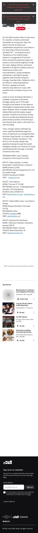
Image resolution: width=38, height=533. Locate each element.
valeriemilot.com (13, 216)
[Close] (33, 4)
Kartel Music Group (15, 194)
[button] (19, 295)
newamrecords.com (15, 233)
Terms (29, 494)
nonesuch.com (14, 177)
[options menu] (29, 28)
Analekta (13, 213)
